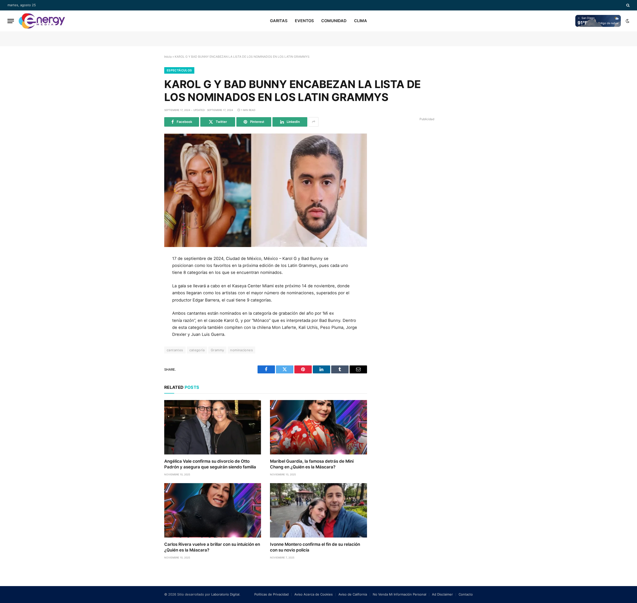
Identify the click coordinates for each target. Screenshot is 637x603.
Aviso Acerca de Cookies (313, 594)
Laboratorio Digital (225, 594)
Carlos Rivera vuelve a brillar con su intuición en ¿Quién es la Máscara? (212, 547)
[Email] (147, 317)
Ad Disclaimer (442, 594)
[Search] (627, 5)
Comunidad (334, 20)
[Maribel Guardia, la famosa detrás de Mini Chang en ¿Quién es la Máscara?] (318, 427)
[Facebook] (147, 272)
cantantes (175, 350)
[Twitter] (147, 283)
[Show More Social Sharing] (313, 122)
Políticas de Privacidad (271, 594)
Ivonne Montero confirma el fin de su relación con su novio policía (315, 547)
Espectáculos (179, 70)
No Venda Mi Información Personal (399, 594)
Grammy (217, 350)
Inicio (168, 56)
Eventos (304, 20)
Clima (360, 20)
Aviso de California (352, 594)
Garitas (278, 20)
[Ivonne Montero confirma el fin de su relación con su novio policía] (318, 510)
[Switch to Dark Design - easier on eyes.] (627, 21)
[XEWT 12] (42, 20)
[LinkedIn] (147, 294)
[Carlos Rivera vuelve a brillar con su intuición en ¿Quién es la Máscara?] (212, 510)
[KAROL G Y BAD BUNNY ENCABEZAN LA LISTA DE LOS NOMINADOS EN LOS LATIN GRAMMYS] (265, 190)
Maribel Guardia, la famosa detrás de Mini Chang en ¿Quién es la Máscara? (312, 464)
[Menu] (10, 21)
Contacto (466, 594)
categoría (197, 350)
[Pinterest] (147, 305)
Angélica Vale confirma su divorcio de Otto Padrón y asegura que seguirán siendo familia (210, 464)
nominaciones (241, 350)
